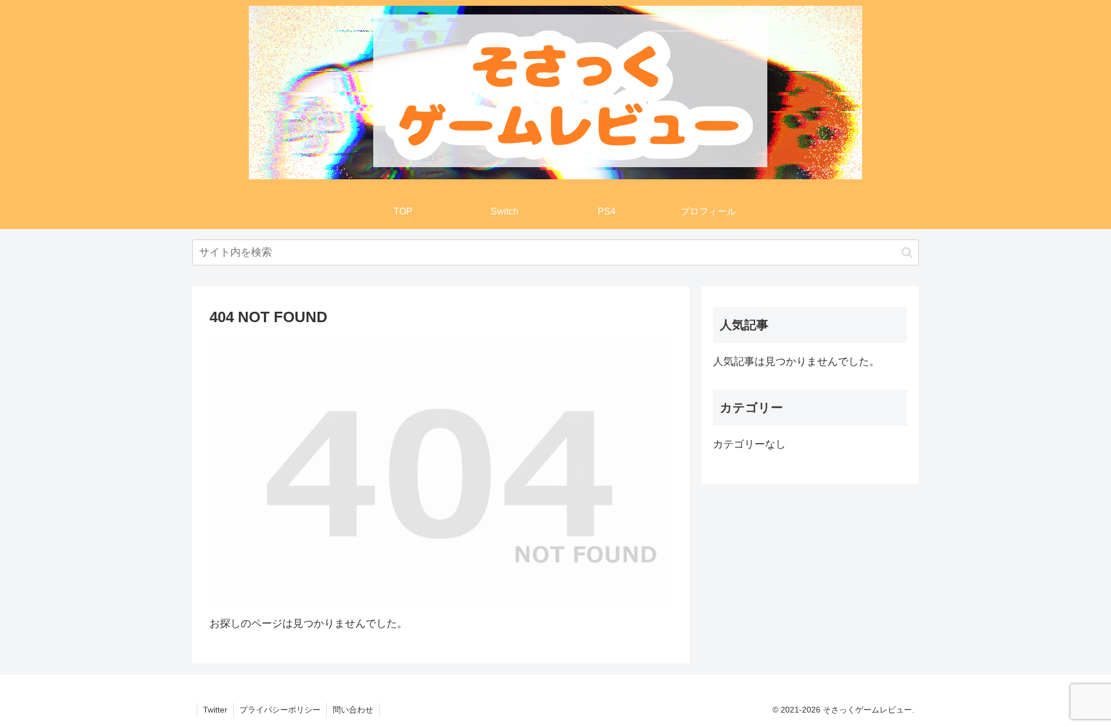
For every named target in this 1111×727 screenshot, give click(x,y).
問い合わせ (353, 709)
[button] (907, 252)
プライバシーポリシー (280, 709)
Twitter (215, 709)
